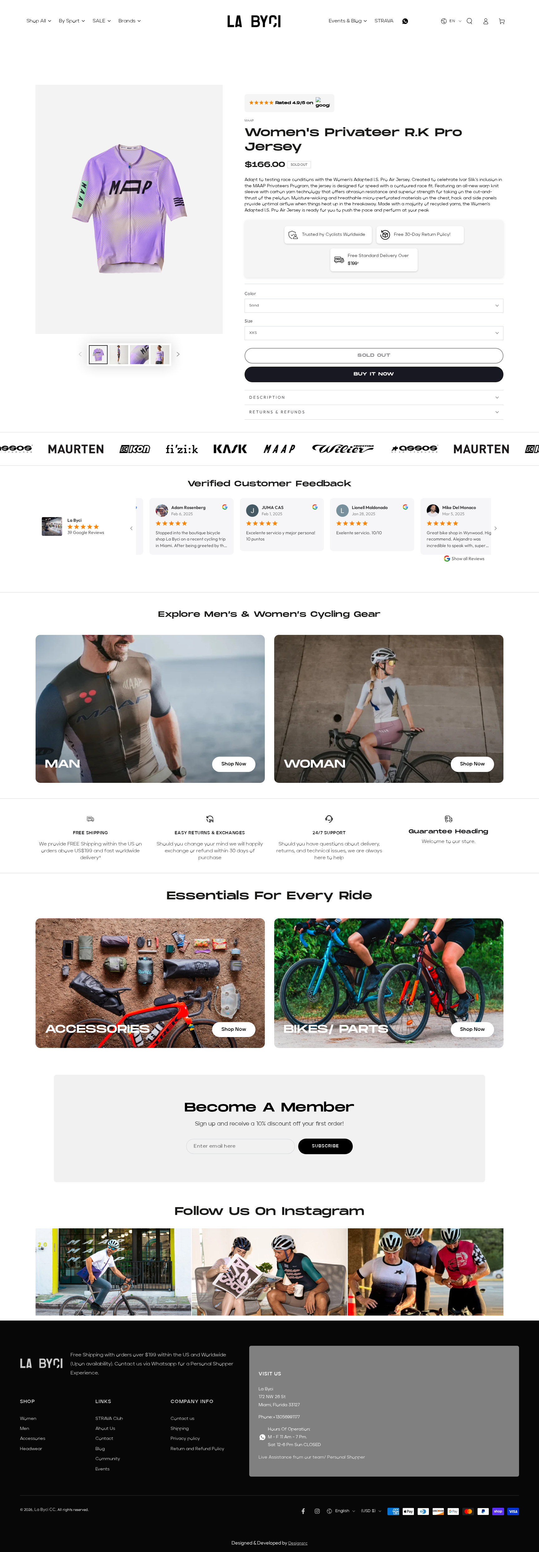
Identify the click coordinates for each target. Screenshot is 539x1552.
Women (28, 1418)
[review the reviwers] (181, 508)
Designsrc (298, 1543)
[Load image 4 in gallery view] (160, 354)
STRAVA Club (109, 1418)
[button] (469, 21)
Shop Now (233, 764)
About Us (105, 1428)
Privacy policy (185, 1438)
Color (250, 293)
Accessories (32, 1438)
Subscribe (325, 1146)
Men (24, 1428)
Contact (104, 1438)
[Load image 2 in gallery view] (118, 354)
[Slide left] (80, 355)
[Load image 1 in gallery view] (98, 354)
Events (102, 1469)
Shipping (180, 1428)
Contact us (182, 1418)
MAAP (249, 120)
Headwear (31, 1449)
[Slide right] (178, 355)
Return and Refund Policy (197, 1449)
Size (249, 321)
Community (107, 1459)
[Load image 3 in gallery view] (139, 354)
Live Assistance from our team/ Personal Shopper (312, 1457)
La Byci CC (45, 1509)
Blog (100, 1449)
